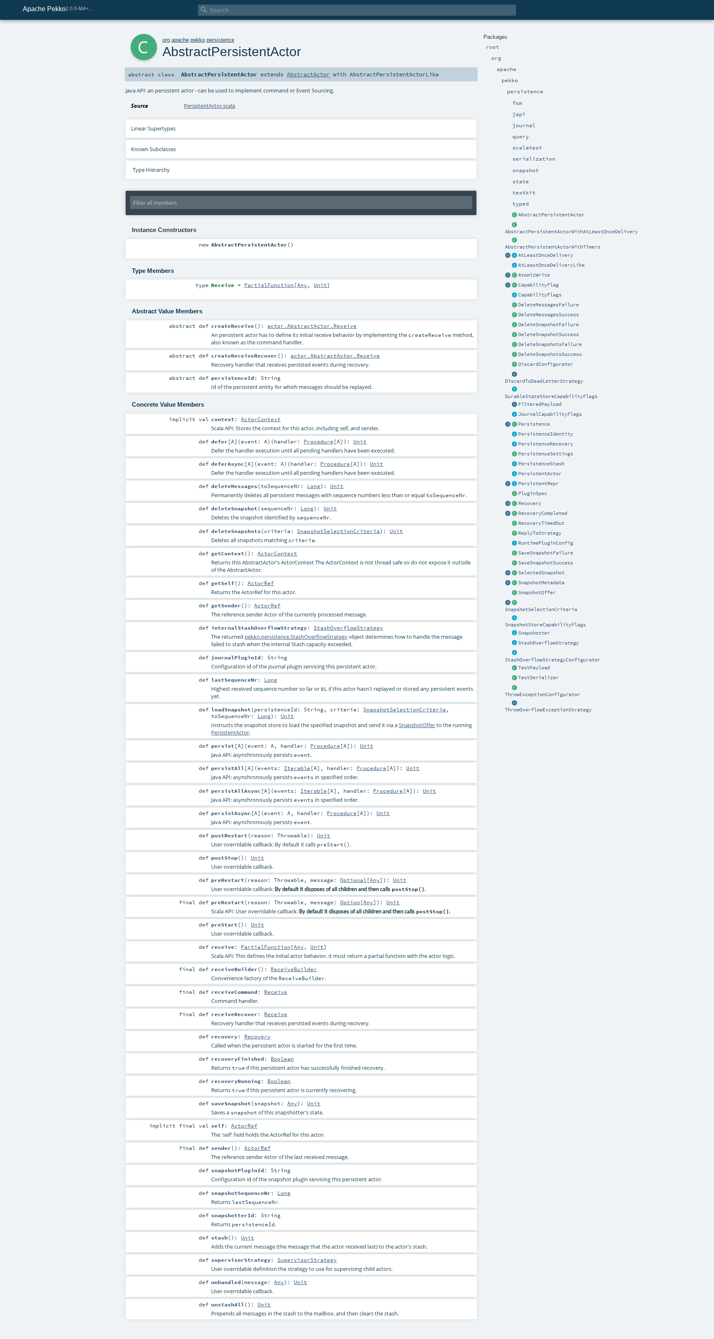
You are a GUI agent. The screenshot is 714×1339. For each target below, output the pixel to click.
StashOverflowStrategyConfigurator (552, 660)
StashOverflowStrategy (548, 643)
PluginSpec (532, 493)
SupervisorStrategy (307, 1259)
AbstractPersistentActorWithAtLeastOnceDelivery (571, 232)
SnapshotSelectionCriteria (541, 609)
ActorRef (261, 583)
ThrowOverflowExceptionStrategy (548, 710)
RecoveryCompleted (542, 513)
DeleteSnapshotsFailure (550, 344)
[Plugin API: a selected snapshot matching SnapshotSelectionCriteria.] (514, 573)
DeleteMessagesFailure (548, 305)
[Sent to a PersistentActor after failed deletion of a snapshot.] (514, 325)
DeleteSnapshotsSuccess (550, 354)
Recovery (529, 503)
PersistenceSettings (545, 454)
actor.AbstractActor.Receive (312, 325)
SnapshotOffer (537, 592)
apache (180, 40)
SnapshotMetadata (541, 582)
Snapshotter (534, 633)
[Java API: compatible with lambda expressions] (514, 225)
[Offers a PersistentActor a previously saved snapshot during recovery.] (514, 593)
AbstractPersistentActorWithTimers (552, 247)
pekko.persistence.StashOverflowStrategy (296, 636)
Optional (353, 880)
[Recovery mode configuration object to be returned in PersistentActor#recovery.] (514, 503)
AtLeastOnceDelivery (545, 255)
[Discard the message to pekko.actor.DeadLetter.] (514, 374)
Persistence (534, 424)
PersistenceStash (541, 464)
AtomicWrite (534, 275)
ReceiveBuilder (294, 969)
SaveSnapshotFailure (545, 553)
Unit (320, 285)
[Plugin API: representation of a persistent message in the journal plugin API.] (514, 484)
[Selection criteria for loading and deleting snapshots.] (514, 603)
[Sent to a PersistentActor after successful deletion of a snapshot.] (514, 335)
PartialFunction (269, 285)
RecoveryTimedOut (541, 523)
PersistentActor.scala (209, 105)
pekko (197, 40)
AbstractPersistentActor (551, 215)
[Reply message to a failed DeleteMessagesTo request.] (514, 305)
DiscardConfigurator (545, 364)
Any (302, 285)
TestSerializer (538, 677)
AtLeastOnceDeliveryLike (551, 265)
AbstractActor (308, 74)
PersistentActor (540, 473)
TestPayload (534, 668)
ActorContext (261, 419)
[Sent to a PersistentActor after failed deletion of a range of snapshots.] (514, 344)
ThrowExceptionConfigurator (542, 694)
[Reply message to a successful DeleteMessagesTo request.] (514, 315)
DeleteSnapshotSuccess (548, 334)
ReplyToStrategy (540, 533)
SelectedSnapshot (541, 573)
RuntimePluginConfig (545, 543)
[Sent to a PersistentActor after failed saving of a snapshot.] (514, 553)
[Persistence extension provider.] (508, 424)
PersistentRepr (538, 483)
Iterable (297, 768)
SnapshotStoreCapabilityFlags (545, 625)
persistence (220, 40)
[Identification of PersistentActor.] (514, 434)
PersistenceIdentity (545, 434)
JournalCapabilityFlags (550, 414)
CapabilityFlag (538, 285)
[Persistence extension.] (514, 424)
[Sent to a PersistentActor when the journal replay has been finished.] (508, 513)
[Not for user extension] (514, 285)
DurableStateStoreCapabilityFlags (551, 396)
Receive (275, 991)
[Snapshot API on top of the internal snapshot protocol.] (514, 633)
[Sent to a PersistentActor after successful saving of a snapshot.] (514, 563)
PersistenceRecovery (545, 444)
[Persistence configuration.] (514, 454)
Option (350, 902)
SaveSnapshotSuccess (545, 563)
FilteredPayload (540, 404)
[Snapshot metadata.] (514, 583)
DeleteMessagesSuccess (548, 315)
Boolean (282, 1058)
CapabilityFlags (540, 295)
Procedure (318, 441)
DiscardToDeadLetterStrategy (544, 381)
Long (313, 486)
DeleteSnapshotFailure (548, 324)
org (166, 40)
